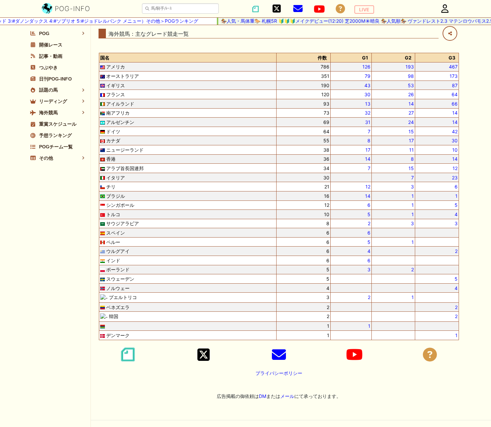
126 (366, 66)
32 (367, 113)
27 (411, 113)
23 (455, 177)
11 (411, 150)
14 (411, 104)
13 (367, 104)
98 (411, 76)
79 (367, 76)
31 (367, 122)
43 (367, 85)
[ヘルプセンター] (340, 9)
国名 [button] (105, 57)
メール (287, 396)
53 (411, 85)
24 (411, 122)
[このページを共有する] (450, 33)
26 (411, 94)
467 (453, 66)
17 (411, 140)
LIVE (364, 9)
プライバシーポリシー (279, 373)
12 (455, 168)
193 (409, 66)
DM (262, 396)
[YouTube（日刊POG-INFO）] (319, 9)
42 (455, 131)
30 (367, 94)
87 (455, 85)
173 (454, 76)
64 (455, 94)
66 (455, 104)
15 (411, 131)
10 (455, 150)
